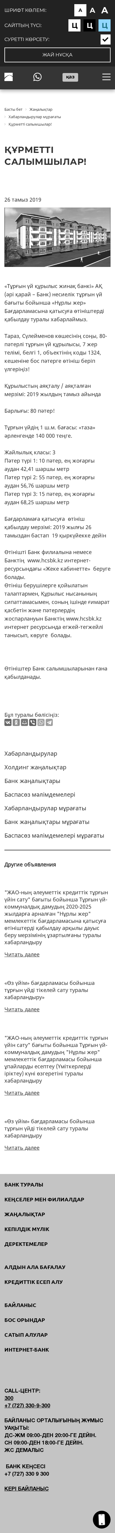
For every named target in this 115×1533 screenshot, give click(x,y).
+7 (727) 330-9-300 (27, 1406)
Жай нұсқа (57, 55)
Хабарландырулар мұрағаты (45, 808)
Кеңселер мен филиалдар (44, 1199)
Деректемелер (26, 1244)
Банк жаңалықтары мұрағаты (47, 822)
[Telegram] (49, 722)
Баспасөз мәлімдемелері (39, 794)
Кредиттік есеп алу (33, 1282)
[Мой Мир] (24, 722)
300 (8, 1398)
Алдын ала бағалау (34, 1267)
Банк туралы (23, 1184)
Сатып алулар (26, 1335)
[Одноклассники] (16, 722)
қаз (70, 77)
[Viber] (32, 722)
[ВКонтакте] (8, 722)
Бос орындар (24, 1320)
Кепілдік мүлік (26, 1229)
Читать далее (22, 954)
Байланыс (20, 1305)
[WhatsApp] (41, 722)
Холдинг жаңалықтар (35, 767)
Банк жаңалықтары (32, 781)
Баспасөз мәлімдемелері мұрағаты (54, 835)
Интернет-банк (26, 1349)
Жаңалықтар (24, 1214)
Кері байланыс (26, 1489)
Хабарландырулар (30, 753)
